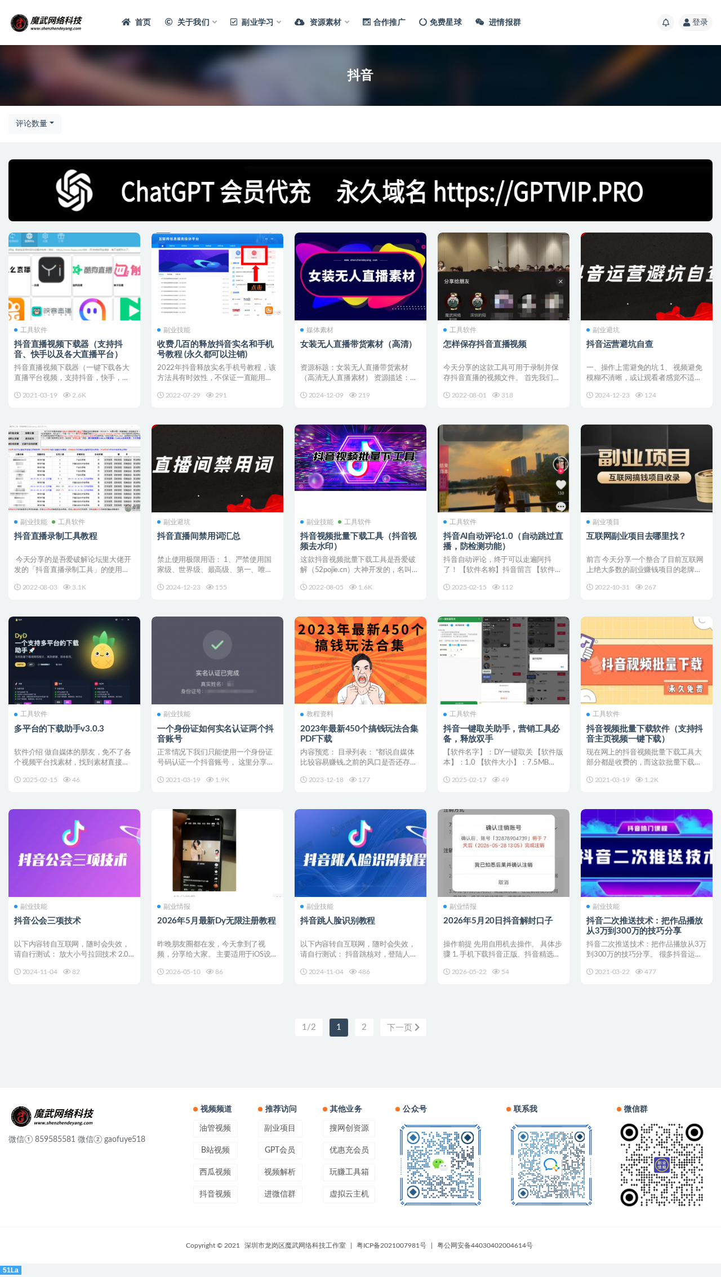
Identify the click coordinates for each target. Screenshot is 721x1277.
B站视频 (215, 1150)
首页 (142, 22)
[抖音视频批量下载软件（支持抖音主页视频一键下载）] (647, 666)
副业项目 (606, 522)
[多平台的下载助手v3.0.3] (74, 660)
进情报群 (504, 22)
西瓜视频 (215, 1172)
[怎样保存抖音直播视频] (503, 276)
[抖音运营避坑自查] (647, 276)
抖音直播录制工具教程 (55, 536)
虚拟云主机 (349, 1194)
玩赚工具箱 (349, 1172)
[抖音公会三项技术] (74, 853)
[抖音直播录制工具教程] (74, 468)
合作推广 (389, 22)
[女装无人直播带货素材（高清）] (360, 276)
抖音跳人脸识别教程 (337, 921)
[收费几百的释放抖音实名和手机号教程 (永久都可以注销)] (217, 276)
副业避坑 (606, 330)
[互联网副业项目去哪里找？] (647, 468)
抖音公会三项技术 (47, 921)
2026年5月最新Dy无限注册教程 (216, 921)
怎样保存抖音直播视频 (485, 344)
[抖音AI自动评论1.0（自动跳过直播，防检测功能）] (503, 468)
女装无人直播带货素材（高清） (358, 344)
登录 (700, 22)
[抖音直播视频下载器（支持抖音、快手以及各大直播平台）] (74, 282)
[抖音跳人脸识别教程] (360, 853)
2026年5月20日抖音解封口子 (498, 921)
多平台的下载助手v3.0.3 (59, 729)
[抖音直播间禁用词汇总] (217, 468)
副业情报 (176, 906)
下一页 (401, 1028)
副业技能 (176, 330)
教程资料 (319, 714)
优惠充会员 (349, 1150)
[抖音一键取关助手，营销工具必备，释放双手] (503, 660)
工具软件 (33, 330)
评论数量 (31, 124)
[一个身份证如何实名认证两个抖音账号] (217, 666)
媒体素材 (319, 330)
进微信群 (280, 1194)
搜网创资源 (349, 1128)
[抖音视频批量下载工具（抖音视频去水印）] (360, 458)
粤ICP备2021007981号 (391, 1245)
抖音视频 (215, 1194)
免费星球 (446, 22)
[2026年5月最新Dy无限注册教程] (217, 853)
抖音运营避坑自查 (619, 344)
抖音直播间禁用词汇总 (199, 536)
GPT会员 (280, 1150)
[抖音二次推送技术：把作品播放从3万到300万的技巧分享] (647, 858)
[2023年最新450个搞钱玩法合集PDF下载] (360, 660)
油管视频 (215, 1128)
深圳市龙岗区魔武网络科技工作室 (295, 1245)
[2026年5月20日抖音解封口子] (503, 853)
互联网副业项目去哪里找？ (636, 536)
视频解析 (280, 1172)
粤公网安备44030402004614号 (485, 1245)
